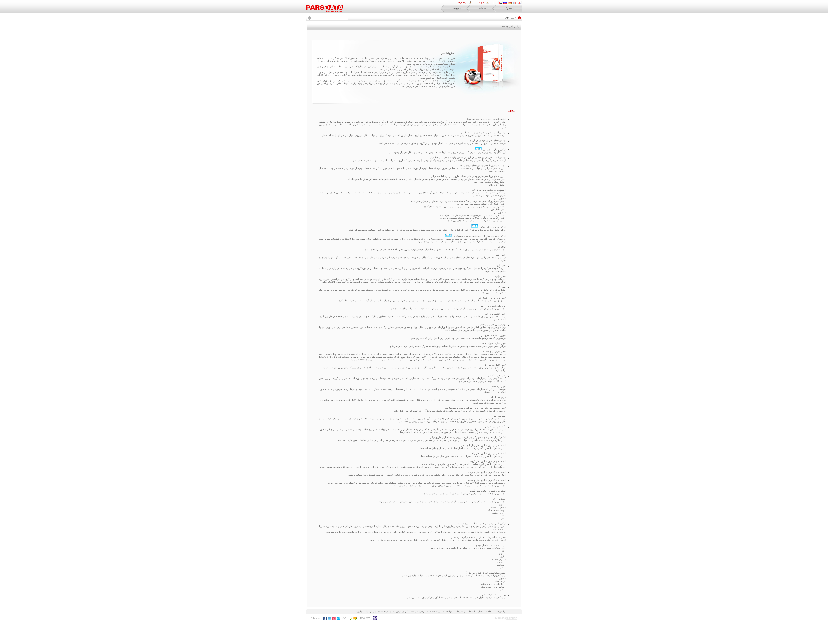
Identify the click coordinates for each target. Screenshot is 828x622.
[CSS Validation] (356, 619)
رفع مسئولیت (417, 611)
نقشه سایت (383, 611)
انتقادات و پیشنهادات (465, 611)
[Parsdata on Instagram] (334, 619)
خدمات (482, 8)
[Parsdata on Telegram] (339, 619)
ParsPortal (324, 8)
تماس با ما (358, 611)
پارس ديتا (500, 611)
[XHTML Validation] (350, 619)
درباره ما (370, 611)
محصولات (509, 8)
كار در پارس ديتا (400, 611)
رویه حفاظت (433, 611)
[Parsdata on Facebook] (325, 619)
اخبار (480, 611)
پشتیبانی (457, 8)
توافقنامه (447, 611)
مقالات (489, 611)
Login (481, 2)
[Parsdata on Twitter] (330, 619)
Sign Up (462, 2)
